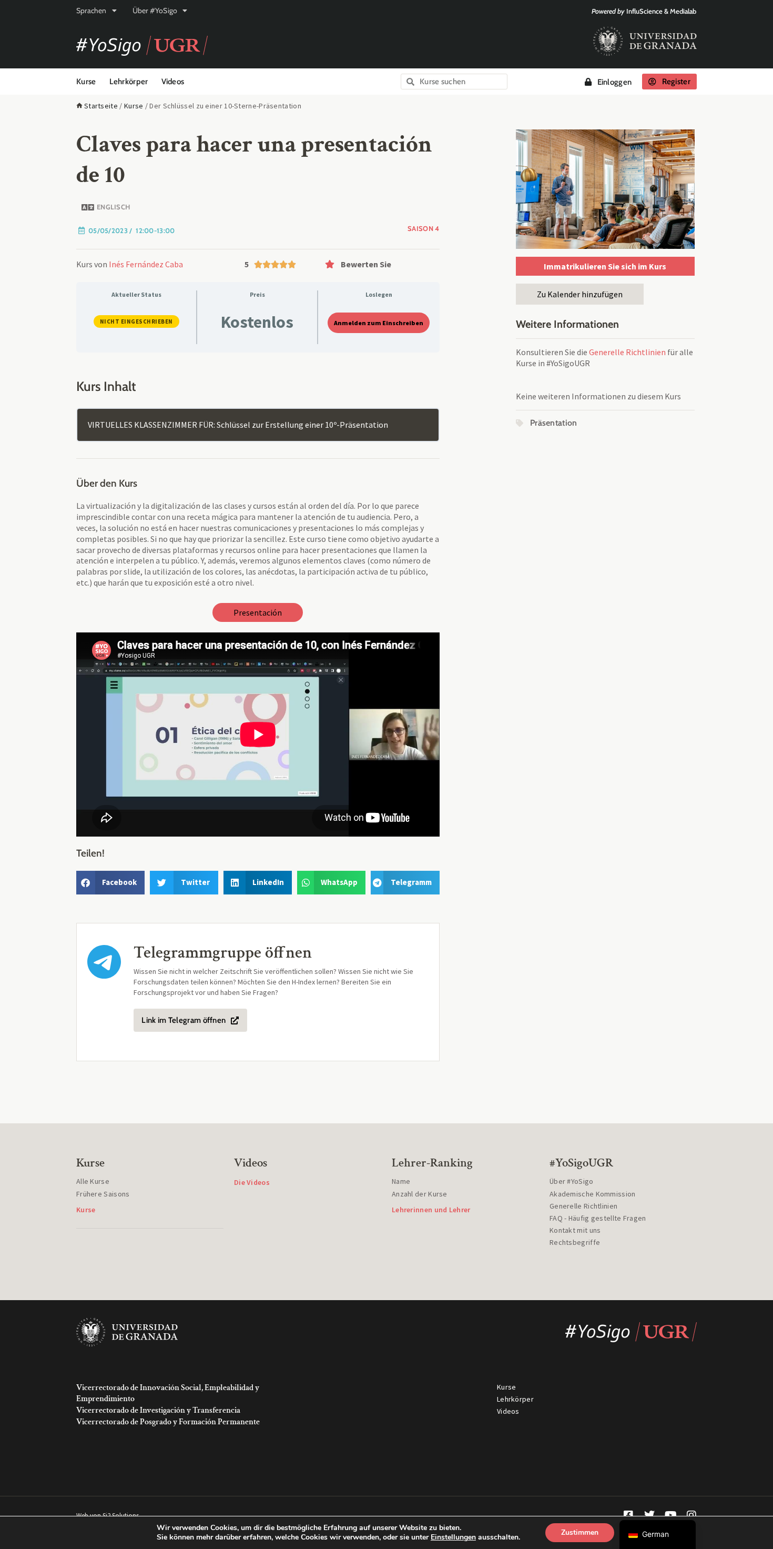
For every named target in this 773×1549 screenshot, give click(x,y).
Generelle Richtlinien (627, 352)
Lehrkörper (128, 81)
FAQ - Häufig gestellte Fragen (598, 1218)
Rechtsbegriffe (575, 1242)
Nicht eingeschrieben (136, 321)
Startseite (101, 105)
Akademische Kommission (593, 1194)
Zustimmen (579, 1532)
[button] (380, 264)
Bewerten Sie (366, 264)
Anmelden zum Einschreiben (378, 323)
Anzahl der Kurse (419, 1194)
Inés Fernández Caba (146, 264)
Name (401, 1181)
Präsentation (553, 423)
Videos (173, 81)
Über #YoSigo (155, 10)
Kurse (86, 81)
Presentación (257, 612)
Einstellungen (453, 1537)
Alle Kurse (92, 1181)
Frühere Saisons (103, 1194)
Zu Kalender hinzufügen (580, 294)
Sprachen (91, 10)
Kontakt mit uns (575, 1230)
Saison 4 (423, 228)
